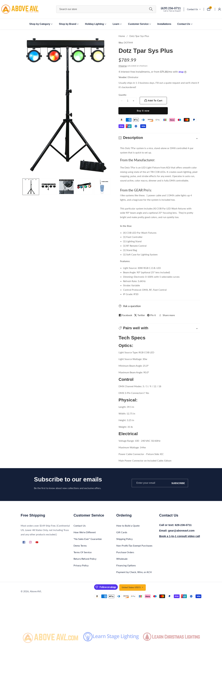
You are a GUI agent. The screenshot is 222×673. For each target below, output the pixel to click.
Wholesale (121, 558)
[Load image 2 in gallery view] (48, 187)
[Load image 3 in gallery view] (66, 187)
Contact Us (192, 9)
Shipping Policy (124, 538)
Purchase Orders (125, 552)
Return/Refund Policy (85, 558)
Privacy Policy (81, 565)
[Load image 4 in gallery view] (84, 187)
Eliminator (133, 77)
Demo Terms (80, 545)
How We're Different (85, 532)
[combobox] (106, 9)
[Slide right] (109, 186)
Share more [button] (169, 315)
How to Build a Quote (128, 525)
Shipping (123, 66)
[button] (39, 24)
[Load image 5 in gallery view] (102, 187)
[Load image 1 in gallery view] (31, 187)
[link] (50, 636)
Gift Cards (121, 532)
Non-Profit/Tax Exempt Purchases (134, 545)
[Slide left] (23, 186)
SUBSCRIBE (178, 483)
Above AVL (36, 591)
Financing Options (126, 565)
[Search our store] (151, 9)
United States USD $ (131, 587)
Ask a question (132, 306)
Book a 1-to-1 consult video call (179, 536)
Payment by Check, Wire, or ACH (134, 572)
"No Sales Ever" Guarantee (88, 538)
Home (122, 35)
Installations (164, 24)
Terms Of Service (83, 552)
